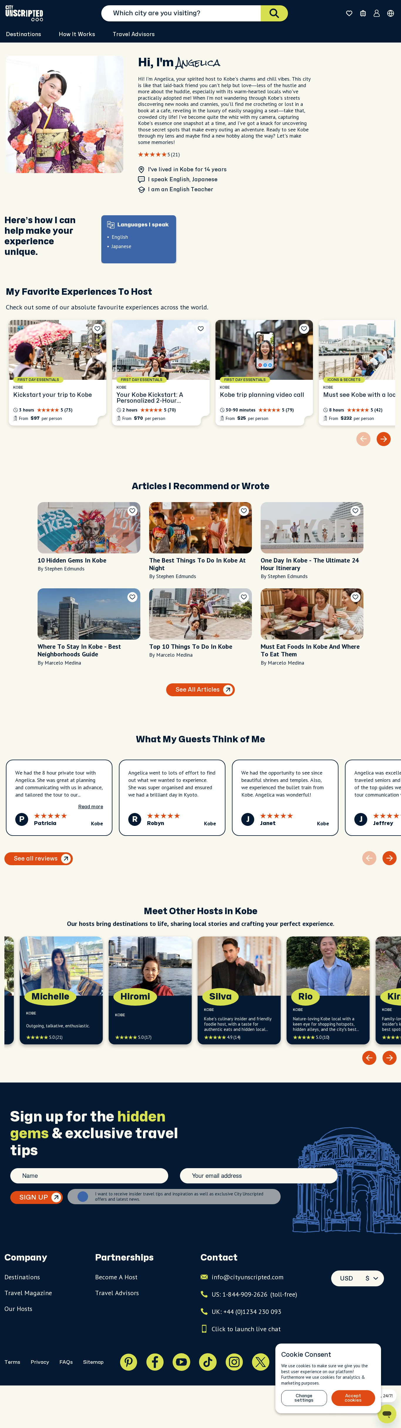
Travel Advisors (134, 34)
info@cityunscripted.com (248, 1277)
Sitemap (93, 1362)
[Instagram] (234, 1362)
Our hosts (18, 1309)
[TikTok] (208, 1362)
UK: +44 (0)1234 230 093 (246, 1311)
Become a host (116, 1277)
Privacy (40, 1362)
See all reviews (36, 858)
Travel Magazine (28, 1293)
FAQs (66, 1362)
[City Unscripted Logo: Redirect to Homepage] (24, 13)
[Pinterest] (128, 1362)
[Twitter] (260, 1362)
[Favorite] (97, 329)
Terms (12, 1362)
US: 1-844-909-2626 (254, 1294)
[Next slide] (384, 439)
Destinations (22, 1277)
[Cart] (363, 13)
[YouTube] (181, 1362)
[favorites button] (349, 13)
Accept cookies (353, 1398)
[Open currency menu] (391, 13)
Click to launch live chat (246, 1329)
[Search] (274, 13)
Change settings (304, 1398)
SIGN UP (33, 1197)
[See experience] (57, 373)
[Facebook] (155, 1362)
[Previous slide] (369, 1058)
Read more (90, 806)
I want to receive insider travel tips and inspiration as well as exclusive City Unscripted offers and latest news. (179, 1196)
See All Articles (198, 689)
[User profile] (377, 13)
